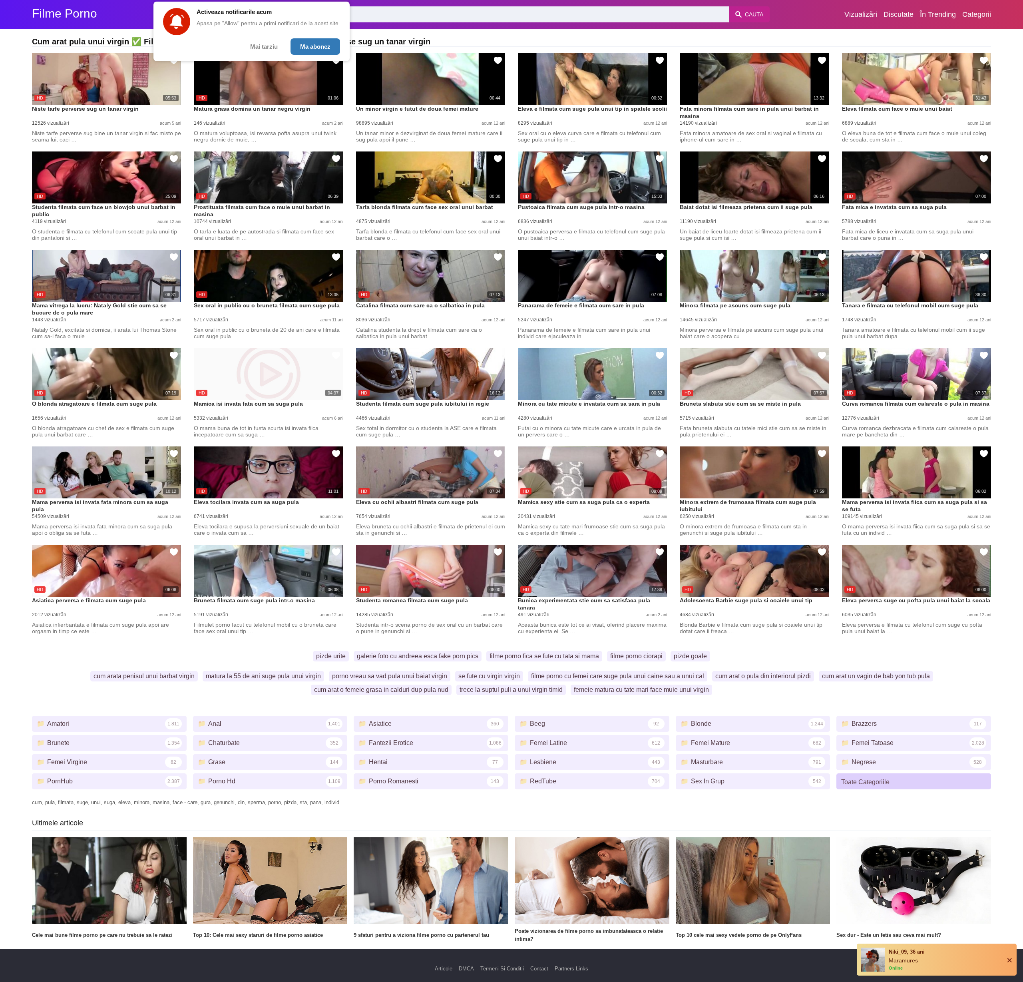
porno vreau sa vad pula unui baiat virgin (389, 676)
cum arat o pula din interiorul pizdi (763, 676)
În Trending (938, 14)
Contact (539, 969)
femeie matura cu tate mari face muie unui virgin (641, 689)
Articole (443, 969)
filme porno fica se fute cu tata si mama (544, 656)
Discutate (899, 14)
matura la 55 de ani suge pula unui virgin (263, 676)
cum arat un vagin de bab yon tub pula (876, 676)
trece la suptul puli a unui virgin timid (511, 689)
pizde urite (331, 656)
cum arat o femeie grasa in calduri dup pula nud (381, 689)
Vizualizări (860, 14)
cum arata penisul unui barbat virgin (144, 676)
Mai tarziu (264, 46)
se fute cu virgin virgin (489, 676)
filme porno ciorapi (636, 656)
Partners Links (571, 969)
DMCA (466, 969)
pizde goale (690, 656)
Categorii (976, 14)
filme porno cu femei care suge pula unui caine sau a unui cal (617, 676)
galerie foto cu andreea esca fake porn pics (417, 656)
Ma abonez (315, 46)
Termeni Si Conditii (502, 969)
